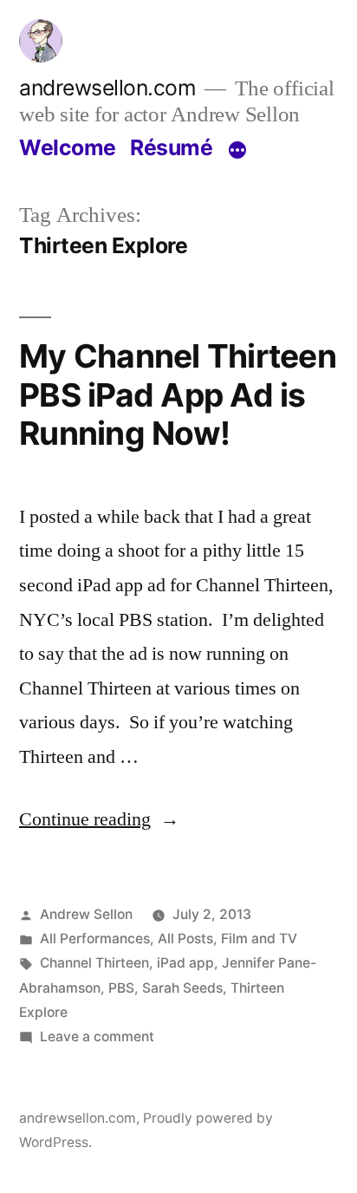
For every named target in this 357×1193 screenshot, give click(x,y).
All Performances (95, 938)
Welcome (67, 147)
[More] (237, 150)
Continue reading (99, 819)
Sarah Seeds (182, 988)
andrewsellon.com (107, 88)
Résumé (171, 147)
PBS (121, 988)
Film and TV (259, 938)
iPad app (185, 963)
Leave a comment (97, 1036)
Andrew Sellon (86, 914)
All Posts (185, 938)
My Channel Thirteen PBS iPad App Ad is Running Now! (177, 394)
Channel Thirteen (94, 963)
